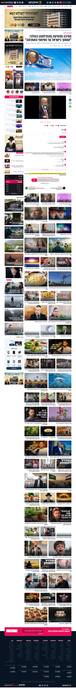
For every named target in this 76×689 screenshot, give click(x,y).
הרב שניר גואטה (28, 650)
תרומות (27, 6)
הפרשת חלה (20, 656)
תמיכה (56, 125)
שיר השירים (11, 656)
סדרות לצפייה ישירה (44, 648)
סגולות (38, 650)
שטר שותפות (58, 6)
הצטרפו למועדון (9, 6)
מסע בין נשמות (53, 651)
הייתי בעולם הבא (53, 658)
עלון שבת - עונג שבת (45, 665)
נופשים (69, 653)
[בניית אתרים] (22, 685)
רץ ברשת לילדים (45, 643)
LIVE (16, 6)
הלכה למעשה (53, 647)
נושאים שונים (36, 640)
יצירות (47, 656)
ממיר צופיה (69, 675)
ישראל (45, 125)
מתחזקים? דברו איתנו (9, 2)
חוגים (47, 658)
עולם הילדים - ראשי (44, 642)
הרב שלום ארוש (28, 656)
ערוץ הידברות (68, 643)
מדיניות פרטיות (68, 642)
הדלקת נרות (20, 647)
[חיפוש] (60, 2)
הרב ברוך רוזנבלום (28, 653)
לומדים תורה (37, 642)
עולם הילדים (49, 6)
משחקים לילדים (45, 650)
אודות (69, 661)
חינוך (38, 651)
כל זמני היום (14, 193)
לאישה (21, 642)
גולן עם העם (54, 650)
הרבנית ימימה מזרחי (19, 648)
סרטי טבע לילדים (45, 655)
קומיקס (46, 651)
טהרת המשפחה (19, 645)
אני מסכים (45, 183)
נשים (62, 647)
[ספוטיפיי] (15, 2)
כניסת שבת (68, 651)
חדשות (62, 6)
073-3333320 (12, 668)
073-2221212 (58, 667)
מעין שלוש (11, 650)
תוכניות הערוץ (53, 640)
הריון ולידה (20, 653)
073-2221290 (24, 672)
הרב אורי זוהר (29, 655)
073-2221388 (46, 667)
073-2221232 (24, 667)
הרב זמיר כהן (54, 6)
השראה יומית (54, 656)
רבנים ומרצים (28, 640)
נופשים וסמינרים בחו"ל (45, 675)
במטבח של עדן (53, 645)
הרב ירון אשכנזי (28, 651)
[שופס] (20, 2)
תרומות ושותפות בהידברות (56, 665)
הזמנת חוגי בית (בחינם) (22, 670)
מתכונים (20, 643)
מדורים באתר (60, 640)
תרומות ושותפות (68, 655)
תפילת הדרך (11, 655)
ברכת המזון (11, 648)
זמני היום (37, 6)
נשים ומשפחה (19, 640)
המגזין (62, 643)
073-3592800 (35, 667)
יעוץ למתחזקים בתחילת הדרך (21, 665)
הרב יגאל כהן (29, 648)
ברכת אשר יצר (11, 659)
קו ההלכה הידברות (57, 670)
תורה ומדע (61, 651)
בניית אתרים (17, 685)
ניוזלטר (69, 647)
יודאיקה (37, 659)
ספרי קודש (37, 658)
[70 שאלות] (17, 2)
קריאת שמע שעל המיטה (9, 661)
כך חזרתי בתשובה (53, 655)
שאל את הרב (41, 6)
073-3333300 (57, 672)
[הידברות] (35, 2)
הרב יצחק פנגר (28, 647)
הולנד (51, 125)
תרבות (62, 653)
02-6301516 (69, 673)
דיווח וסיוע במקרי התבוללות (33, 670)
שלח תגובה (63, 136)
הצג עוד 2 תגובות (45, 169)
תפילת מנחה (11, 643)
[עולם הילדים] (22, 2)
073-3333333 (69, 677)
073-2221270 (12, 672)
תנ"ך (38, 643)
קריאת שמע (11, 651)
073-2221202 (46, 677)
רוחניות (62, 648)
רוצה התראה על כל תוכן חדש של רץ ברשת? (45, 177)
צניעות (21, 650)
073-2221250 (57, 677)
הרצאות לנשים (19, 655)
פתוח (55, 648)
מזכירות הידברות (68, 665)
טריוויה (46, 653)
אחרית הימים (37, 655)
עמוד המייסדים (68, 658)
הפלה (21, 651)
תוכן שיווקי (61, 659)
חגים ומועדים (61, 658)
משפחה (62, 650)
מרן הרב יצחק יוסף (28, 645)
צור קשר (23, 6)
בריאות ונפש (37, 653)
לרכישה (12, 344)
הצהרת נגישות (68, 659)
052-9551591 (46, 672)
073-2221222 (69, 667)
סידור (12, 640)
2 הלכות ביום (68, 648)
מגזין (65, 6)
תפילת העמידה (10, 647)
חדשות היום (61, 645)
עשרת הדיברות (36, 647)
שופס (32, 6)
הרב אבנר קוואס (28, 658)
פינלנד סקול (37, 648)
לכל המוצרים (14, 368)
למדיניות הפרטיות (43, 183)
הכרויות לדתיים (36, 656)
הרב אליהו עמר (28, 659)
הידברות (69, 640)
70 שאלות (45, 6)
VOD (67, 6)
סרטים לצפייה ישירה (44, 647)
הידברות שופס (68, 656)
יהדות (62, 642)
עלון (34, 6)
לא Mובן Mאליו (53, 643)
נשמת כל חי (11, 658)
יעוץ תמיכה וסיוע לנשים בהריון (44, 670)
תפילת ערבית (11, 645)
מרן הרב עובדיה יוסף (28, 643)
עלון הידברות (68, 645)
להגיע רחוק (54, 653)
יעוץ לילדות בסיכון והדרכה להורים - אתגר (10, 666)
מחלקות (30, 6)
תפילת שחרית (11, 642)
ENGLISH (20, 6)
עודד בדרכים (54, 642)
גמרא (38, 645)
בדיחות (46, 645)
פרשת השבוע (61, 656)
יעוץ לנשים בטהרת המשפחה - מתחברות (66, 671)
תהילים (12, 653)
